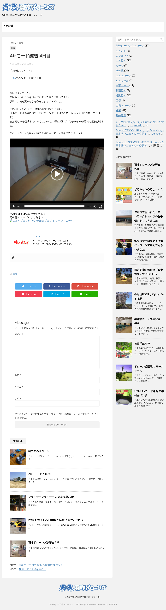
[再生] (14, 206)
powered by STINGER (107, 604)
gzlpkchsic (136, 125)
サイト (18, 398)
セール (120, 65)
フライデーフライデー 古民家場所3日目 (51, 496)
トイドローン (123, 75)
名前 (18, 375)
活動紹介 (121, 95)
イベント (121, 50)
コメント (19, 333)
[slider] (54, 206)
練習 (15, 274)
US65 (13, 78)
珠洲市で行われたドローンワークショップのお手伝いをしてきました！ (148, 216)
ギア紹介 (121, 60)
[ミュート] (95, 206)
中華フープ (122, 85)
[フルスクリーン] (100, 206)
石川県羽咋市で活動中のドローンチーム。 (83, 597)
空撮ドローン (123, 105)
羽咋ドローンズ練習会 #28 (43, 542)
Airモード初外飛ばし (40, 474)
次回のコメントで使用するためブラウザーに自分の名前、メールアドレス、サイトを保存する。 (57, 416)
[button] (57, 174)
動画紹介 (121, 90)
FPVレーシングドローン (130, 45)
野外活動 (121, 115)
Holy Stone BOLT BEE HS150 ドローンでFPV (55, 519)
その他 (120, 70)
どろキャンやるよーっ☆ (148, 189)
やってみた (122, 80)
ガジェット (122, 55)
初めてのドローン (38, 451)
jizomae (155, 133)
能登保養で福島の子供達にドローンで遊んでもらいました (148, 245)
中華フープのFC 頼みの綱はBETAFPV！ (41, 565)
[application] (57, 174)
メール (19, 386)
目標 (118, 100)
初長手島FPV (142, 343)
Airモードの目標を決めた (32, 569)
